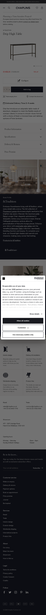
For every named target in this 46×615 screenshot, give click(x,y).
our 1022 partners (16, 289)
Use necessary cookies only (23, 334)
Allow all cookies (23, 321)
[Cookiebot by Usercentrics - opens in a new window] (34, 278)
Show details (34, 314)
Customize (22, 328)
